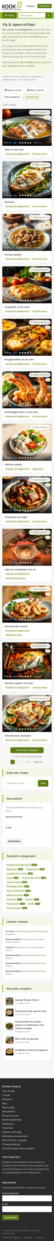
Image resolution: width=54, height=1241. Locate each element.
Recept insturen (10, 1115)
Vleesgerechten (35, 869)
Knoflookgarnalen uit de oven (21, 412)
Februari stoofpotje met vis (20, 569)
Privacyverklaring (11, 1144)
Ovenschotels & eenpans (15, 578)
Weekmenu (8, 1123)
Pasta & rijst (14, 899)
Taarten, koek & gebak (18, 891)
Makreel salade (13, 464)
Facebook (40, 1237)
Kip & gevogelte (15, 904)
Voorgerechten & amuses (19, 873)
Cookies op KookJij (11, 1132)
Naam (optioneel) (14, 816)
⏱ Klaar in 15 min (13, 90)
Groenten (31, 899)
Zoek (43, 783)
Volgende (38, 762)
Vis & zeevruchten (40, 154)
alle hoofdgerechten (30, 62)
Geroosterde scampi (16, 626)
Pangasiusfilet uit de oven (19, 359)
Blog (4, 1103)
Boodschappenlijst (12, 1119)
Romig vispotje (13, 254)
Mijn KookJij (8, 1107)
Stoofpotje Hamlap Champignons (31, 1050)
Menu (11, 15)
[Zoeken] (48, 15)
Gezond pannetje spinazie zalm (30, 1011)
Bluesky (17, 1237)
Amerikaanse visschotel (18, 735)
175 (28, 762)
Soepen (12, 878)
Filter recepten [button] (12, 97)
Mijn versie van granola (26, 1038)
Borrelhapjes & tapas (17, 886)
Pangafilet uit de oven (17, 307)
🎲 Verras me (32, 97)
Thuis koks (7, 1128)
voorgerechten (15, 65)
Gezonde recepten (16, 908)
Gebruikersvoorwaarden (15, 1136)
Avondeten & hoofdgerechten (17, 154)
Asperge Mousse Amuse (27, 999)
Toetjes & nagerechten (33, 878)
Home (16, 76)
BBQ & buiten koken (14, 635)
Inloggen (30, 6)
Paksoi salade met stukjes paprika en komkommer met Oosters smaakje (29, 1025)
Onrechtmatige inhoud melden (18, 1148)
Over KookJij (8, 1091)
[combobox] (31, 15)
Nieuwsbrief (8, 1111)
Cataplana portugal (16, 517)
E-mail (8, 827)
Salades (33, 904)
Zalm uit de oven (14, 149)
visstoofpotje (35, 36)
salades (30, 65)
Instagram (28, 1237)
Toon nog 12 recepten (27, 750)
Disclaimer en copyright (14, 1140)
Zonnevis (10, 201)
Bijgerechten (38, 469)
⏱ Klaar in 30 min (35, 90)
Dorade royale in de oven (19, 683)
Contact (6, 1095)
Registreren (44, 6)
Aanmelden (14, 841)
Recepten (25, 76)
